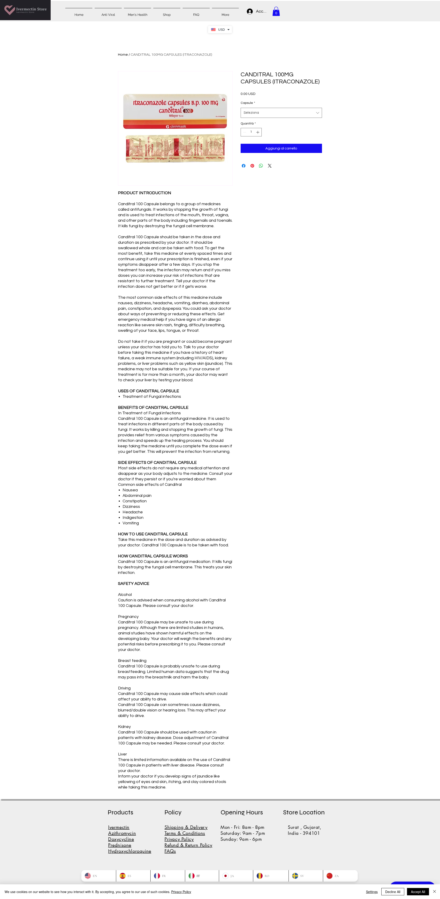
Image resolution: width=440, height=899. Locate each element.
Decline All (392, 891)
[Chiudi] (434, 891)
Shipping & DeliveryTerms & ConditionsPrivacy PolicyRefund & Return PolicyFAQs (188, 839)
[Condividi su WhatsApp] (261, 166)
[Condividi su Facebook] (243, 166)
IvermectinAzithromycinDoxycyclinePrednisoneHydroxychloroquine (129, 839)
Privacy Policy (181, 891)
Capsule (248, 103)
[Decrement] (244, 132)
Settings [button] (372, 891)
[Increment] (258, 132)
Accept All (418, 891)
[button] (276, 11)
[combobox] (281, 113)
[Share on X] (269, 166)
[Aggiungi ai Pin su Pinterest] (252, 166)
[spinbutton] (251, 132)
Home (123, 54)
